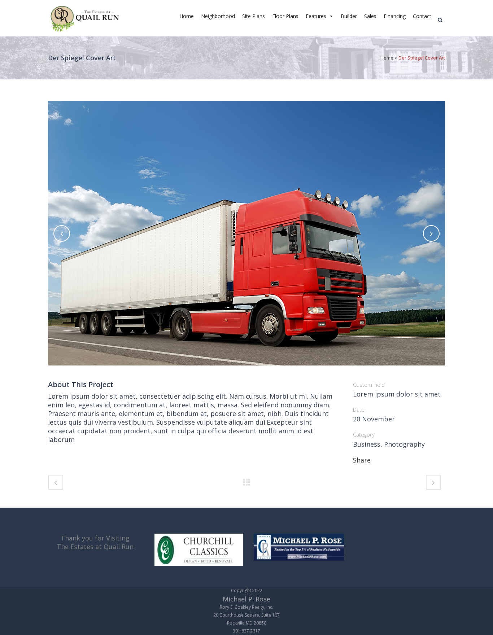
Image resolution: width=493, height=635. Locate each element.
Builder (349, 16)
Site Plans (253, 16)
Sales (370, 16)
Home (186, 16)
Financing (395, 16)
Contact (422, 16)
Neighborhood (218, 16)
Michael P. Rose (246, 599)
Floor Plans (285, 16)
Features (316, 16)
